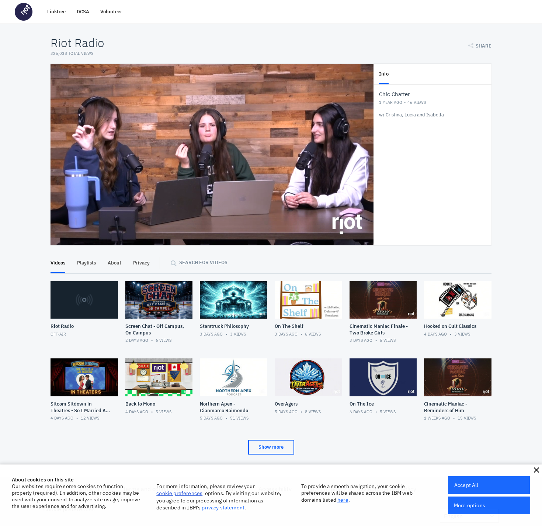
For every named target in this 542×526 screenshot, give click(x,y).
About (114, 263)
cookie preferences (179, 493)
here (342, 500)
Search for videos (203, 262)
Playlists (86, 263)
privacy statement (223, 507)
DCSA (83, 11)
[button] (536, 470)
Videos (58, 263)
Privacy (141, 263)
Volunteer (111, 11)
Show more (271, 447)
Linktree (56, 11)
